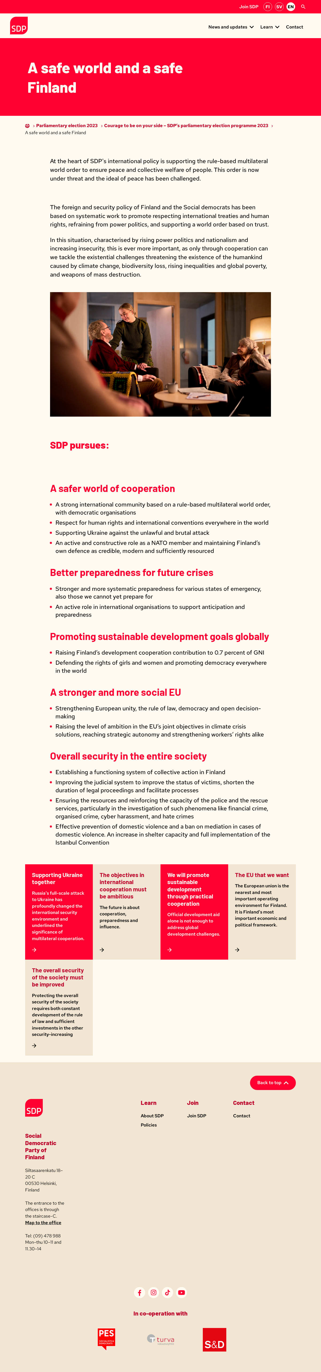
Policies (149, 1125)
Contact (294, 27)
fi (268, 6)
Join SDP (248, 7)
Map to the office (43, 1223)
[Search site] (303, 6)
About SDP (152, 1116)
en (291, 6)
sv (279, 6)
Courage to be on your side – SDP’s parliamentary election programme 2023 (186, 126)
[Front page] (28, 126)
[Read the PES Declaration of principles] (106, 1350)
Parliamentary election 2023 (67, 126)
